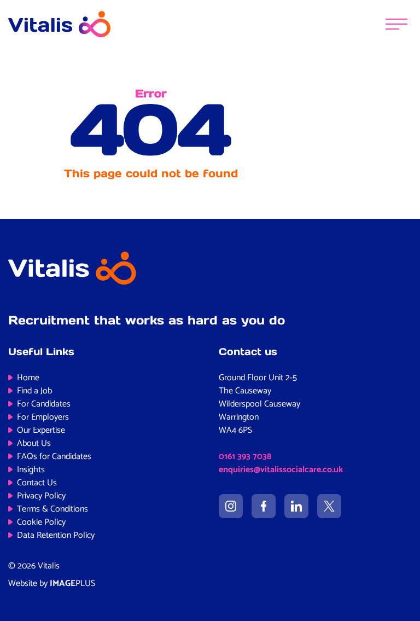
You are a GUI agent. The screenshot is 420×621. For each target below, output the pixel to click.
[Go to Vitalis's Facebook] (264, 506)
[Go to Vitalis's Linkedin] (296, 506)
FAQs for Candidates (54, 456)
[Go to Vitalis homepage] (59, 24)
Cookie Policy (41, 522)
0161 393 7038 (245, 456)
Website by (51, 583)
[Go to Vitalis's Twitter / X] (329, 506)
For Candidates (44, 404)
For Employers (43, 417)
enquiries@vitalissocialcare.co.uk (281, 469)
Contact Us (37, 482)
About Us (34, 443)
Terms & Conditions (52, 509)
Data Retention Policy (56, 535)
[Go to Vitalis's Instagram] (231, 506)
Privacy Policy (41, 496)
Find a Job (34, 391)
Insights (31, 469)
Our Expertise (41, 430)
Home (28, 377)
